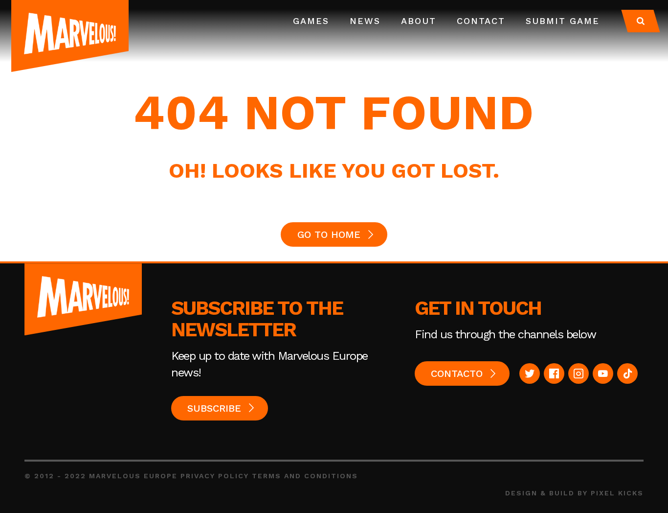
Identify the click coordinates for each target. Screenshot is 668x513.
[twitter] (529, 373)
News (365, 21)
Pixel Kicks (617, 493)
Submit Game (563, 21)
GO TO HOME (328, 234)
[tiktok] (627, 373)
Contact (481, 21)
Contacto (457, 373)
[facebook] (554, 373)
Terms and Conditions (305, 476)
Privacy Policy (214, 476)
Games (311, 21)
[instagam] (578, 373)
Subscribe (214, 408)
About (418, 21)
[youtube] (603, 373)
